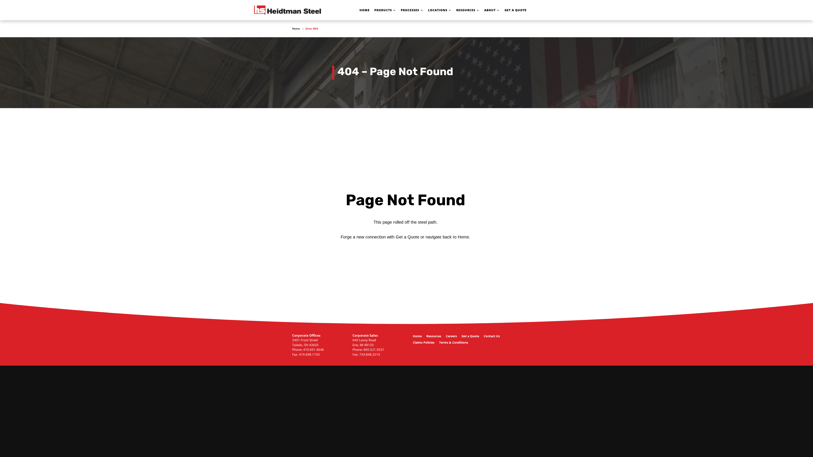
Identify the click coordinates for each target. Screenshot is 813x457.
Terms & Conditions (453, 342)
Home (364, 10)
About (490, 10)
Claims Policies (423, 342)
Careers (451, 336)
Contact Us (492, 336)
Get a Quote (516, 10)
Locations (437, 10)
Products (383, 10)
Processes (410, 10)
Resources (465, 10)
